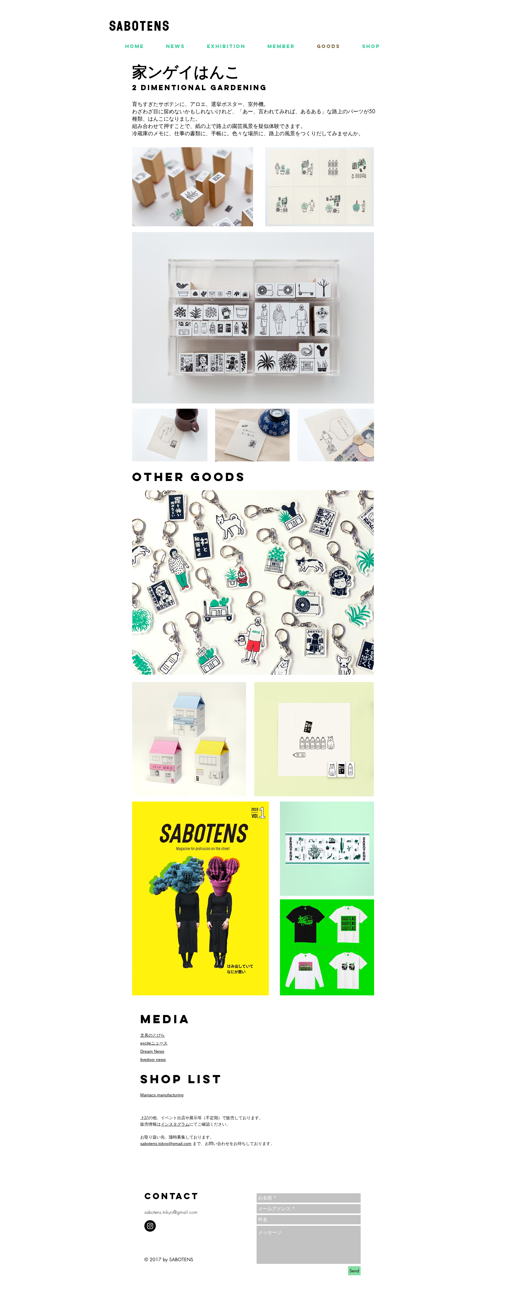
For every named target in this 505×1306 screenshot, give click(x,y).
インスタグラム (175, 1124)
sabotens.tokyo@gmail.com (165, 1143)
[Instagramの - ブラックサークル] (150, 1226)
